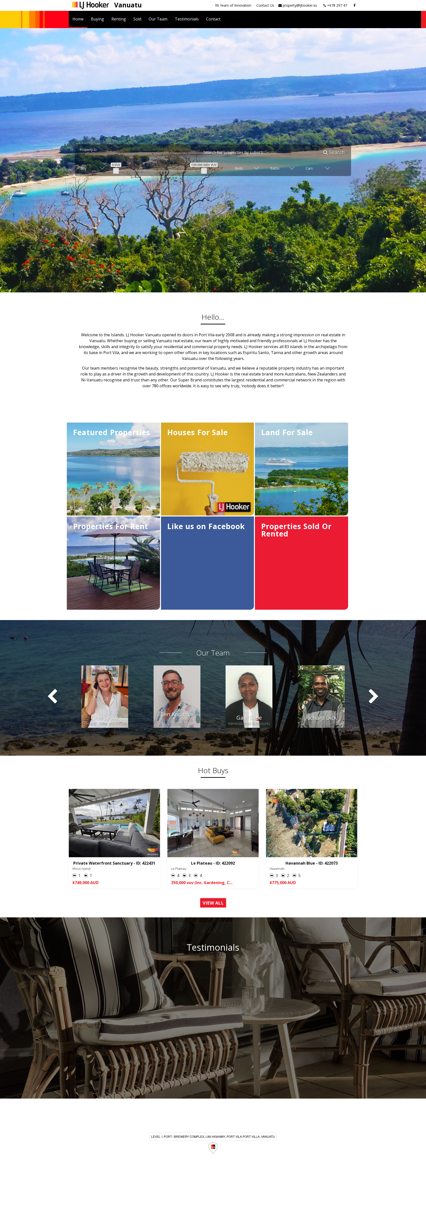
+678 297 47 (336, 5)
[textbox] (261, 152)
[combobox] (258, 152)
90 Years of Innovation (233, 5)
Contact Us (265, 5)
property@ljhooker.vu (299, 5)
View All (213, 903)
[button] (207, 288)
